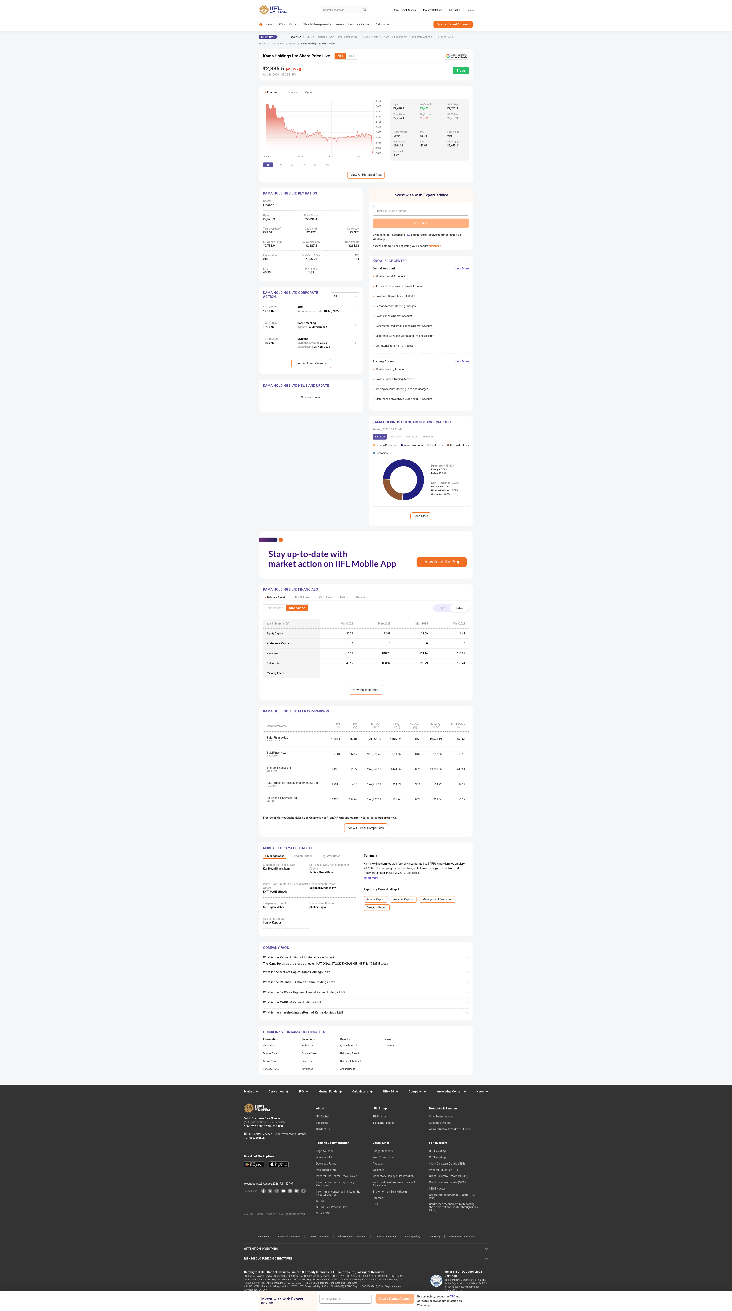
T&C (345, 680)
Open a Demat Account (339, 668)
